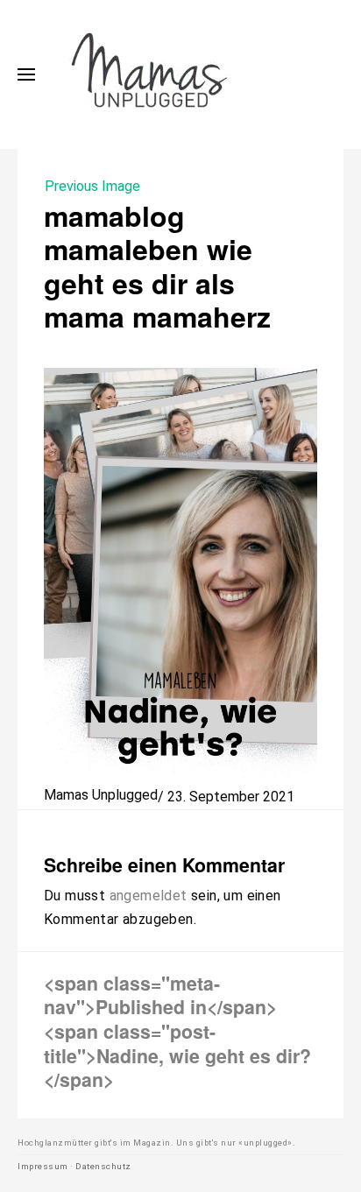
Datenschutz (103, 1166)
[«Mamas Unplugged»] (150, 74)
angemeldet (149, 895)
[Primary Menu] (26, 74)
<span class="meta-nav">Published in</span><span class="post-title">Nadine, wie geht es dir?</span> (177, 1031)
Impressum (43, 1166)
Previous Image (92, 186)
